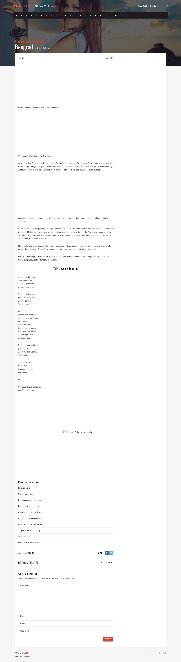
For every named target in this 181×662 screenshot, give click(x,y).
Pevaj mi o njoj (24, 488)
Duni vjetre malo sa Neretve (30, 524)
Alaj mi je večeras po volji (29, 530)
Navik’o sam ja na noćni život (30, 518)
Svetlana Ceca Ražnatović (29, 41)
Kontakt (154, 6)
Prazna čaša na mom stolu (29, 506)
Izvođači (142, 6)
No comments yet (28, 562)
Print (110, 58)
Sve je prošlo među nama (29, 542)
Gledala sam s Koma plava (29, 512)
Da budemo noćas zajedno (29, 500)
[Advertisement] (65, 83)
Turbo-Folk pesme (45, 48)
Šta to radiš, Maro (25, 494)
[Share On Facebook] (107, 553)
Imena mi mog (24, 536)
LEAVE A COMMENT (106, 563)
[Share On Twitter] (111, 553)
